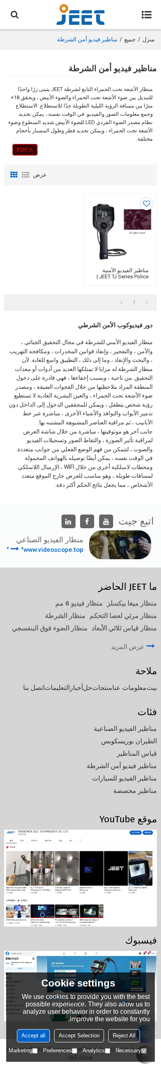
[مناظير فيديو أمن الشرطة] (25, 150)
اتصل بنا (34, 688)
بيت (152, 688)
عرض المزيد (127, 647)
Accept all (33, 1035)
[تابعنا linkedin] (69, 522)
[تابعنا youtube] (106, 522)
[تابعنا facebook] (87, 522)
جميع (130, 39)
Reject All (124, 1035)
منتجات (102, 688)
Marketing (20, 1050)
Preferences (57, 1050)
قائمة (25, 175)
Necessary (128, 1050)
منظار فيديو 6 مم (79, 603)
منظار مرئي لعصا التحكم (123, 616)
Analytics (94, 1050)
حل (87, 688)
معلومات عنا (129, 688)
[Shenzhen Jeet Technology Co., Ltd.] (80, 14)
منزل (148, 39)
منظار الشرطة (65, 616)
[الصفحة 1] (147, 302)
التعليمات (57, 688)
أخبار (76, 688)
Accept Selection (79, 1035)
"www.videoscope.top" (45, 549)
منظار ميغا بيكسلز (132, 603)
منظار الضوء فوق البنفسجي (50, 628)
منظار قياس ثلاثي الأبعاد (124, 628)
